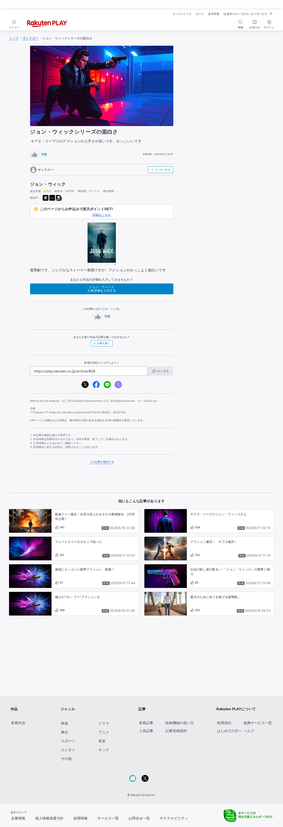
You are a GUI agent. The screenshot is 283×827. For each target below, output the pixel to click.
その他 (66, 758)
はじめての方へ (229, 731)
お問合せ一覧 (139, 818)
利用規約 (224, 723)
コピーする (162, 371)
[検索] (240, 22)
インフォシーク (182, 13)
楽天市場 (213, 13)
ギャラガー (30, 38)
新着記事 (146, 723)
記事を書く (103, 343)
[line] (107, 384)
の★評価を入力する (102, 289)
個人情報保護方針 (49, 818)
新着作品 (18, 723)
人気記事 (146, 731)
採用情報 (80, 818)
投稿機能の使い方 (179, 723)
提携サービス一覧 (257, 723)
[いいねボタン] (34, 154)
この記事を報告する (102, 461)
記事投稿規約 (176, 731)
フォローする (162, 169)
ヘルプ (248, 731)
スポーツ (68, 741)
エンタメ (68, 750)
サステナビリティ (174, 818)
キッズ (103, 750)
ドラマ (103, 723)
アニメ (103, 732)
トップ (14, 38)
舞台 (64, 732)
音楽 (101, 741)
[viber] (118, 384)
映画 (64, 723)
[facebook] (96, 384)
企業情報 (18, 818)
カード (200, 13)
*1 (115, 264)
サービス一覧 (108, 818)
